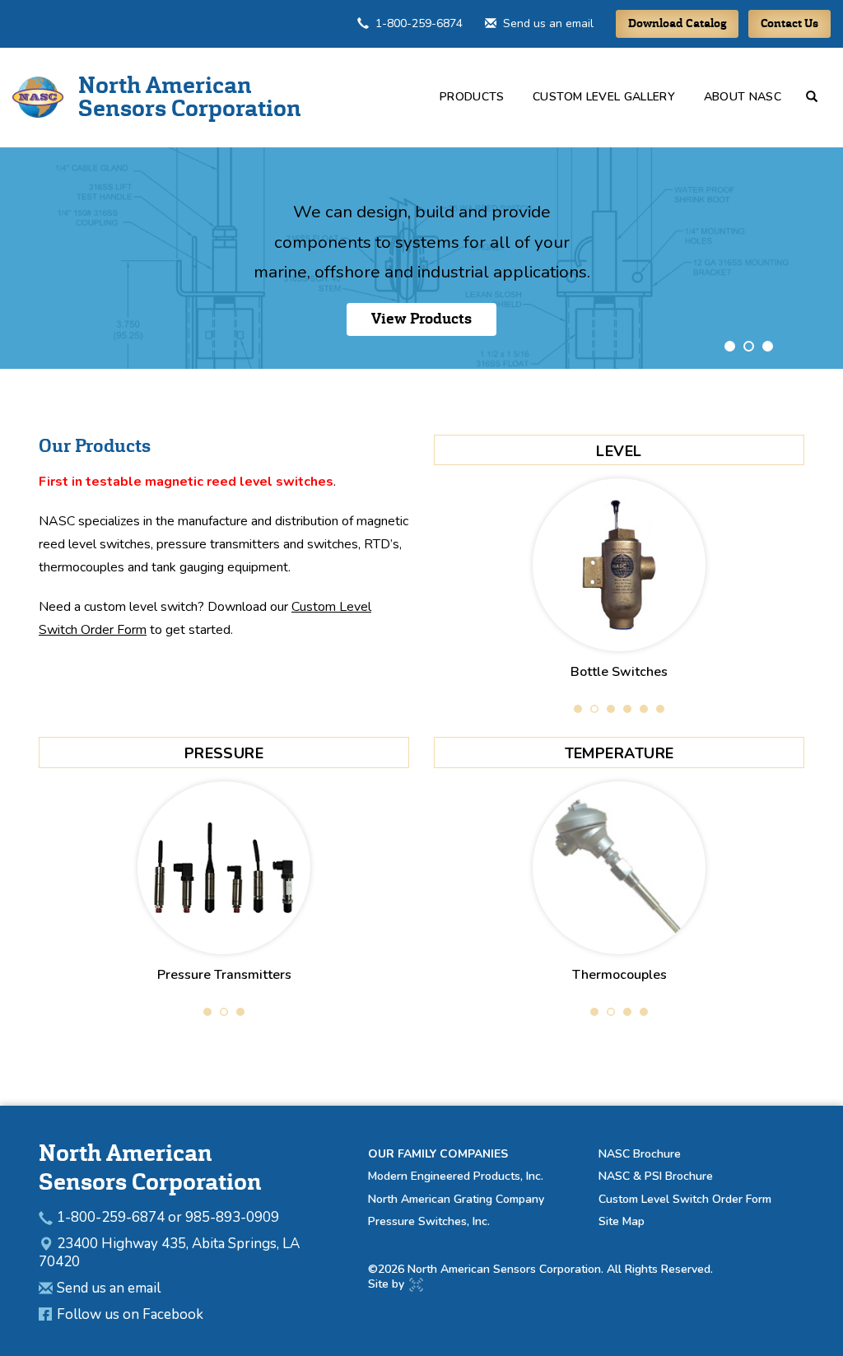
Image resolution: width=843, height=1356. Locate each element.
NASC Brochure (639, 1154)
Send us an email (548, 23)
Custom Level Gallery (604, 97)
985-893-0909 (232, 1217)
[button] (818, 96)
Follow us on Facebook (130, 1314)
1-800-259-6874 (419, 23)
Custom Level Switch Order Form (684, 1199)
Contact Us (789, 23)
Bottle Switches (619, 672)
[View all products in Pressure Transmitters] (224, 868)
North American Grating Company (456, 1199)
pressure (224, 753)
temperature (619, 753)
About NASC (743, 97)
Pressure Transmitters (224, 975)
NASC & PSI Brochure (655, 1176)
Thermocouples (619, 975)
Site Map (621, 1221)
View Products (421, 319)
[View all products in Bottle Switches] (619, 565)
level (618, 451)
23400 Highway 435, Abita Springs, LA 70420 (169, 1252)
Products (472, 97)
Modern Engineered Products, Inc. (455, 1176)
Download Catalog (677, 23)
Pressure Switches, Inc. (429, 1221)
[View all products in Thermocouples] (619, 868)
